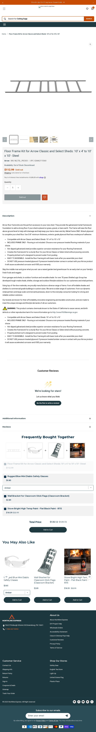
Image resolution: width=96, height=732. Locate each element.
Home (4, 34)
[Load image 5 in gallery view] (53, 139)
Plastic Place (55, 681)
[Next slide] (89, 576)
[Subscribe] (67, 716)
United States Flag (57, 677)
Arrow (6, 161)
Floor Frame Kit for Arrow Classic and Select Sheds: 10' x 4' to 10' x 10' (34, 34)
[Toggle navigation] (4, 24)
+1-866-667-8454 (11, 629)
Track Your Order (8, 693)
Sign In (4, 681)
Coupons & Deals (8, 685)
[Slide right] (91, 139)
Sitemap (5, 689)
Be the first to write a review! (48, 403)
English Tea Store (56, 669)
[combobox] (42, 19)
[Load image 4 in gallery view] (43, 139)
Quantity (7, 182)
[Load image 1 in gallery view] (13, 139)
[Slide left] (4, 139)
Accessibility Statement (58, 632)
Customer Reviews (57, 640)
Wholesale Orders (56, 628)
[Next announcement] (93, 3)
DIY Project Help (56, 624)
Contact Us (6, 665)
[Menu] (4, 9)
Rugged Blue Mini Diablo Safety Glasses (28, 476)
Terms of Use (53, 720)
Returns (5, 677)
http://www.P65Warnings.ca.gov (64, 312)
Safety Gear (54, 665)
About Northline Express (59, 620)
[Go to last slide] (6, 576)
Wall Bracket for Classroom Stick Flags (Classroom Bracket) (38, 496)
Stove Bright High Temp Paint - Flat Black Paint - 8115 (35, 508)
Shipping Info (7, 669)
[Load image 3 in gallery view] (33, 139)
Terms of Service (56, 648)
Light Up (53, 673)
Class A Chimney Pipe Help (60, 636)
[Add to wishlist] (87, 9)
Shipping (7, 173)
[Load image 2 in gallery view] (23, 139)
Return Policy (7, 673)
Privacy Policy (55, 644)
